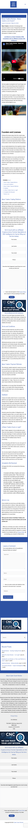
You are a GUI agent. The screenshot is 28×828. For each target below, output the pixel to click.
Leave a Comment (6, 23)
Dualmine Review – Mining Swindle (10, 663)
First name (14, 239)
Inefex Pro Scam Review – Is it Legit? (11, 655)
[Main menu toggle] (25, 4)
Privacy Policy (22, 291)
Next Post (24, 539)
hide (9, 180)
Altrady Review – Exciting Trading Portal (11, 650)
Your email (14, 253)
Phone (14, 259)
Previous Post (5, 539)
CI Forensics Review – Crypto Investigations (12, 665)
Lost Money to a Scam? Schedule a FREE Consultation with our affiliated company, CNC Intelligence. (14, 38)
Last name (14, 246)
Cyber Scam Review (18, 822)
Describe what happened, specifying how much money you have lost (14, 267)
